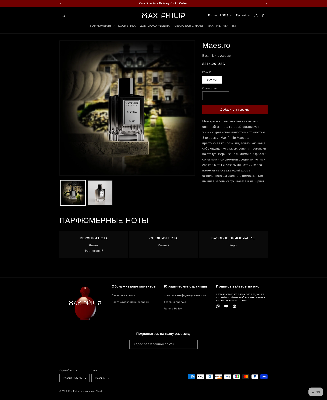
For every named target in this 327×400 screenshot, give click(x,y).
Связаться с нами (123, 295)
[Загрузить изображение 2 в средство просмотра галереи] (100, 192)
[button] (63, 15)
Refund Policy (173, 308)
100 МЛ (212, 79)
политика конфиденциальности (185, 295)
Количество (209, 88)
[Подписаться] (193, 344)
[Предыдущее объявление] (61, 3)
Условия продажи (175, 301)
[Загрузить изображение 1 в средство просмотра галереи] (73, 192)
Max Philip (73, 391)
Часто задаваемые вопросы (130, 301)
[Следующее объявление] (266, 3)
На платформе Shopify (91, 391)
